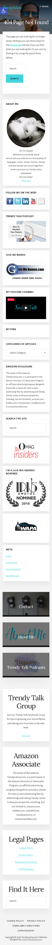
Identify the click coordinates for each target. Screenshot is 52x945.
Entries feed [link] (11, 563)
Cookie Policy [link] (26, 848)
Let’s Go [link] (26, 735)
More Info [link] (26, 181)
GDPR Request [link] (26, 869)
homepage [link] (15, 45)
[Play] (26, 307)
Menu (45, 7)
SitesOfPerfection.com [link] (32, 939)
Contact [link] (26, 606)
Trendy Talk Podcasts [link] (26, 667)
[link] (14, 7)
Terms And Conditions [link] (26, 862)
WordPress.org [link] (12, 576)
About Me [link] (26, 637)
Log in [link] (8, 556)
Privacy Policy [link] (26, 855)
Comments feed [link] (13, 569)
